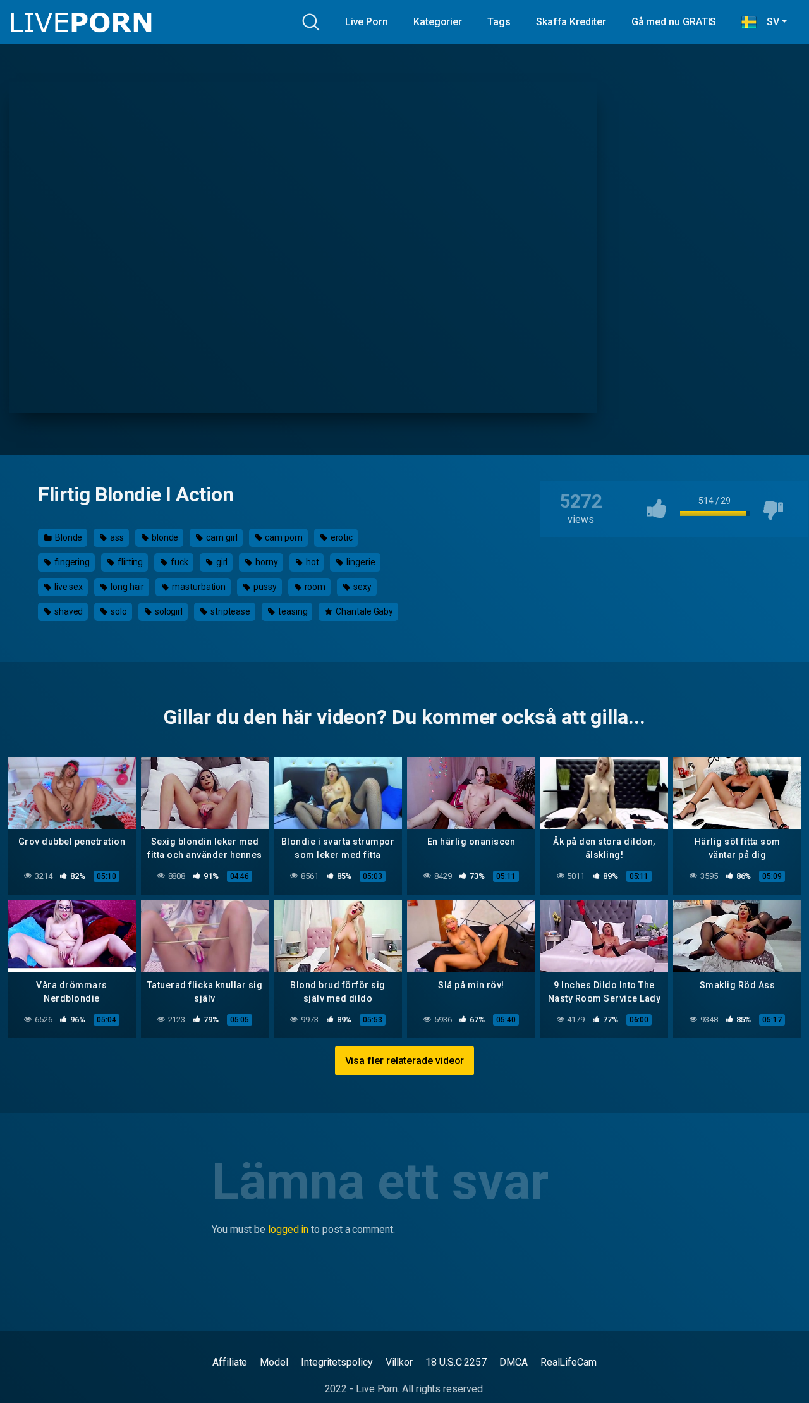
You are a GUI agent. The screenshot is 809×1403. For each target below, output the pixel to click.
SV (768, 22)
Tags (499, 22)
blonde (164, 537)
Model (274, 1362)
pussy (264, 587)
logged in (288, 1229)
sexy (361, 587)
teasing (291, 611)
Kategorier (437, 22)
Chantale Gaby (363, 611)
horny (265, 562)
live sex (67, 587)
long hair (126, 587)
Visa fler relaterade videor (405, 1061)
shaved (67, 611)
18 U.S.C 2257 (456, 1362)
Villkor (399, 1362)
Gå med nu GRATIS (674, 22)
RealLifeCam (568, 1362)
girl (221, 562)
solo (118, 611)
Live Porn (366, 22)
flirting (129, 562)
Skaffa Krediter (571, 22)
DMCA (513, 1362)
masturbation (198, 587)
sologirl (168, 611)
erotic (341, 537)
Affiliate (229, 1362)
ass (116, 537)
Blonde (67, 537)
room (314, 587)
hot (311, 562)
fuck (178, 562)
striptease (229, 611)
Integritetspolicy (337, 1362)
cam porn (282, 537)
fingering (71, 562)
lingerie (359, 562)
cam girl (220, 537)
